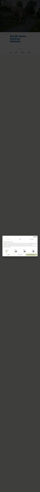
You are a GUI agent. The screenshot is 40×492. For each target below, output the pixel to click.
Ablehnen (8, 254)
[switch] (15, 251)
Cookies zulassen (31, 254)
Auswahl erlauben (20, 254)
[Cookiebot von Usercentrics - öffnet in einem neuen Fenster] (33, 236)
